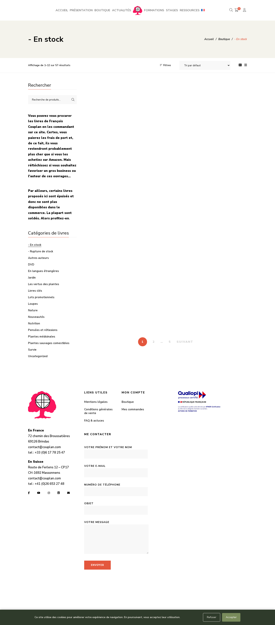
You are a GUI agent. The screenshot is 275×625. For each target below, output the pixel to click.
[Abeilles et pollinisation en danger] (144, 106)
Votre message (96, 522)
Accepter (231, 617)
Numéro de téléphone (102, 484)
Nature (33, 310)
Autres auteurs (38, 258)
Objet (89, 503)
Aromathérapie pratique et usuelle (229, 148)
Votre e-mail (95, 466)
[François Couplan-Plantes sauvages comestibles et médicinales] (137, 10)
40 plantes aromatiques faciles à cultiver (102, 148)
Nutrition (34, 323)
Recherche (73, 99)
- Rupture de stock (40, 251)
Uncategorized (38, 356)
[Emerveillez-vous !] (102, 278)
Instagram (49, 493)
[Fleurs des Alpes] (186, 278)
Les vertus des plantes (43, 284)
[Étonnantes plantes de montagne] (144, 278)
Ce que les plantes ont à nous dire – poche (102, 232)
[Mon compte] (245, 10)
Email (68, 493)
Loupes (33, 304)
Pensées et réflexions (42, 330)
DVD (31, 264)
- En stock (34, 245)
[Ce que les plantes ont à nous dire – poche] (102, 190)
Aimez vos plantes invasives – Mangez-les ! (187, 148)
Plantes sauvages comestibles (48, 343)
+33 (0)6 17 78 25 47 (50, 452)
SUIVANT (185, 342)
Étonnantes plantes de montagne (144, 320)
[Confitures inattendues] (186, 190)
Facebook (29, 493)
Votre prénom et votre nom (108, 447)
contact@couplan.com (44, 447)
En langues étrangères (43, 271)
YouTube (38, 493)
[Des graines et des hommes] (228, 190)
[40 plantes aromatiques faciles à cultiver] (102, 106)
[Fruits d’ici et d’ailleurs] (228, 278)
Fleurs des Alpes (187, 315)
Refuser (211, 617)
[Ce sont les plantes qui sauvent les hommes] (144, 190)
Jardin (32, 277)
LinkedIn (58, 493)
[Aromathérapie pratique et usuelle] (228, 106)
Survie (32, 350)
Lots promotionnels (41, 297)
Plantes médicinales (41, 336)
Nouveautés (36, 317)
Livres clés (35, 291)
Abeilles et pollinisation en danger (145, 148)
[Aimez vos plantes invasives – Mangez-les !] (186, 106)
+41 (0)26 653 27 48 (49, 484)
